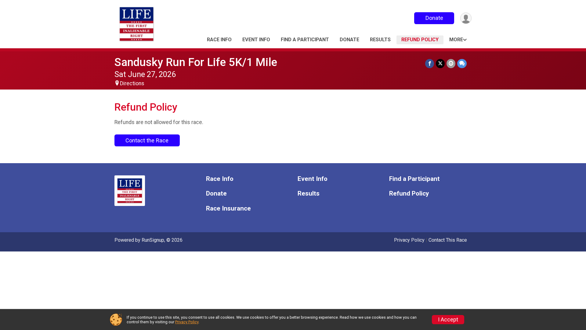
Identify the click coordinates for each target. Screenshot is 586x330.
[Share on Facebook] (429, 63)
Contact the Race (146, 140)
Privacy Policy (409, 240)
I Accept (448, 320)
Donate (434, 18)
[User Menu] (466, 18)
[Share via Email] (451, 63)
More (456, 39)
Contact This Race (448, 240)
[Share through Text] (462, 63)
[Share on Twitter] (440, 63)
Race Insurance (228, 208)
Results (380, 39)
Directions (132, 83)
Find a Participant (305, 39)
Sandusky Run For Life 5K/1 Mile (195, 62)
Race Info (219, 39)
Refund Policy (420, 39)
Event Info (256, 39)
